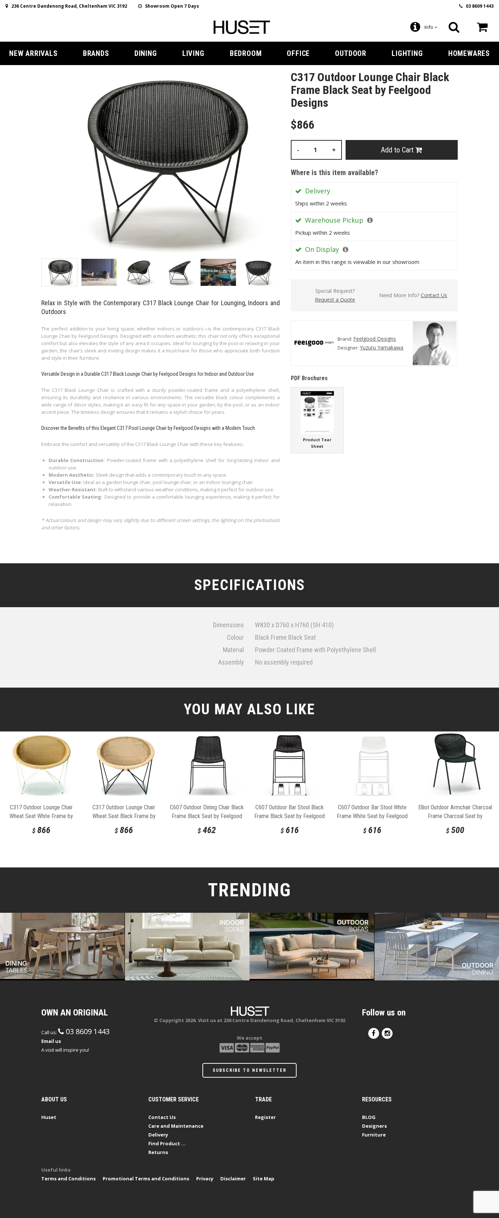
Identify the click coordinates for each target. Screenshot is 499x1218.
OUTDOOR (350, 53)
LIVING (193, 53)
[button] (370, 220)
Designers (374, 1126)
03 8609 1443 (478, 6)
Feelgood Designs (374, 338)
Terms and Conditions (68, 1178)
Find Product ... (167, 1143)
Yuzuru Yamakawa (381, 347)
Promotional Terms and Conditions (146, 1178)
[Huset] (241, 26)
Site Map (263, 1178)
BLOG (369, 1117)
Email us (51, 1041)
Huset (48, 1117)
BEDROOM (246, 53)
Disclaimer (233, 1178)
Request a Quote (335, 299)
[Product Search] (454, 27)
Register (265, 1117)
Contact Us (434, 295)
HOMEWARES (469, 53)
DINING (145, 53)
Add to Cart (398, 149)
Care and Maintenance (175, 1126)
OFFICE (298, 53)
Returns (158, 1152)
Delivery (158, 1134)
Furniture (374, 1134)
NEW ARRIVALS (33, 53)
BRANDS (96, 53)
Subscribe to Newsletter (249, 1070)
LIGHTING (407, 53)
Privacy (204, 1178)
